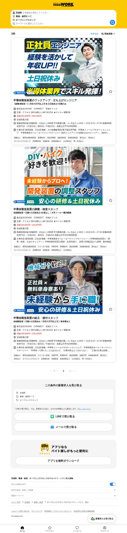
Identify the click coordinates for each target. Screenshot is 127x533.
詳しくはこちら (84, 409)
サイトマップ (36, 511)
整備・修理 (38, 502)
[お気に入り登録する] (110, 91)
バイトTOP (16, 502)
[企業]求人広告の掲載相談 (84, 511)
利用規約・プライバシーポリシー (58, 511)
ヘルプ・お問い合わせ (20, 511)
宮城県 (27, 502)
